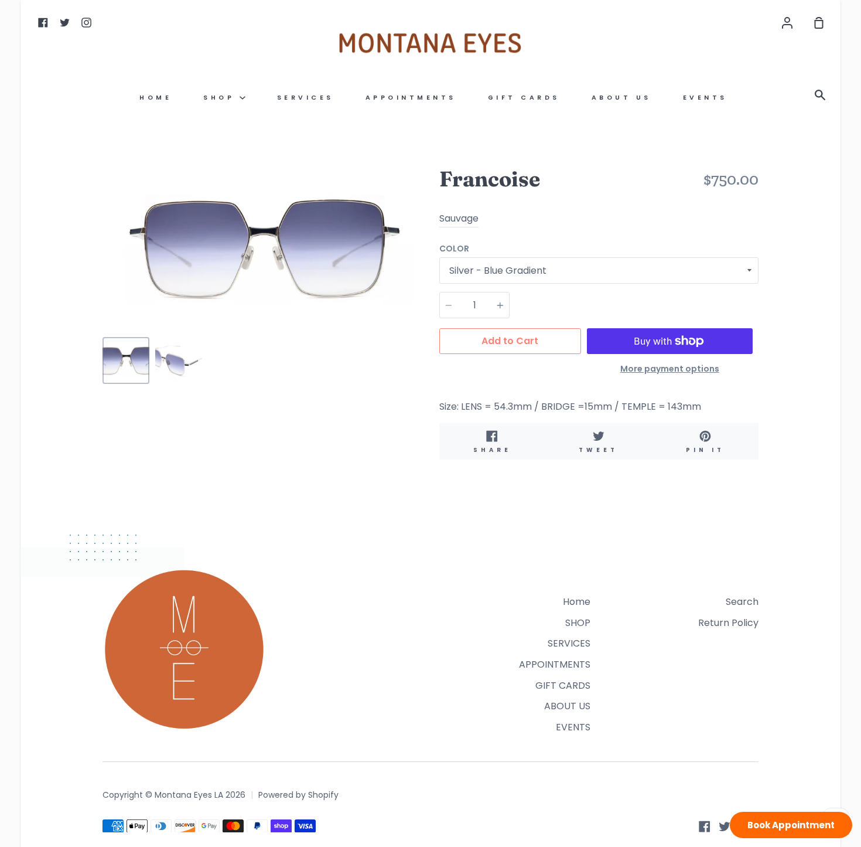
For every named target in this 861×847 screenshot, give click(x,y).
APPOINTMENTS (410, 97)
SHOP (221, 97)
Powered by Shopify (298, 795)
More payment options (669, 369)
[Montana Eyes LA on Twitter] (724, 826)
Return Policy (728, 623)
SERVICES (305, 97)
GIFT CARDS (524, 97)
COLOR (454, 248)
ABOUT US (621, 97)
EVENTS (705, 97)
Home (155, 97)
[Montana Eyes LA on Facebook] (704, 826)
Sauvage (459, 218)
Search (742, 601)
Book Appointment (791, 825)
